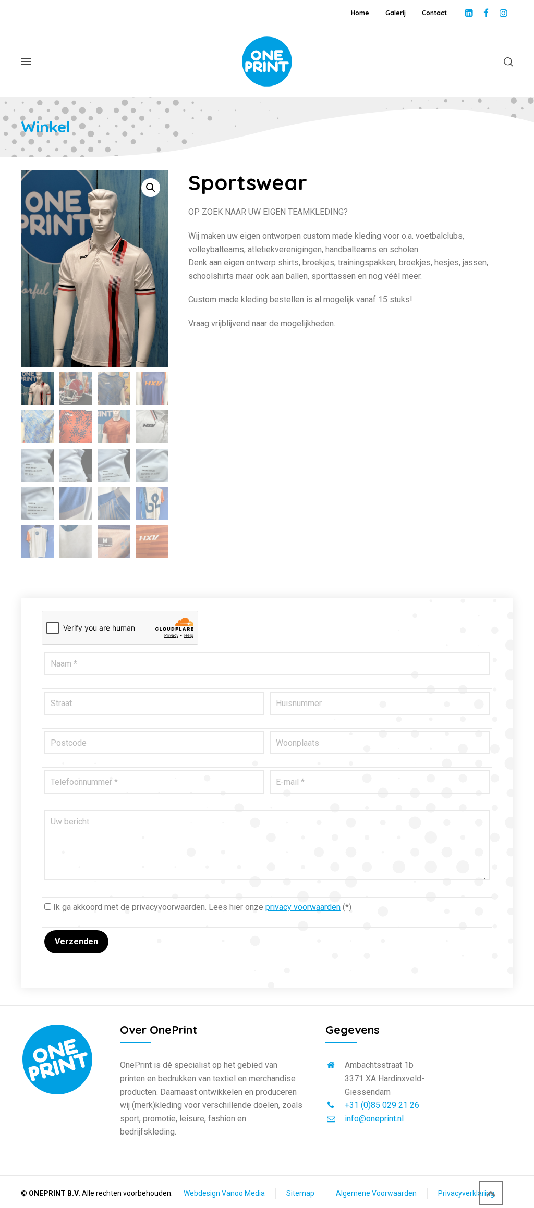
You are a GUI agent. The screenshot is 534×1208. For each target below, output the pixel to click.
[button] (150, 187)
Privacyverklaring (466, 1193)
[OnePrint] (267, 61)
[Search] (506, 61)
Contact (434, 13)
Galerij (395, 13)
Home (360, 13)
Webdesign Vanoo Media (224, 1193)
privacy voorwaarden (303, 907)
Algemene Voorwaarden (376, 1193)
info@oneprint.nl (374, 1119)
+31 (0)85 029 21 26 (382, 1105)
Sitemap (300, 1193)
